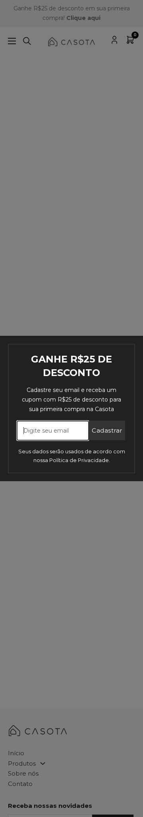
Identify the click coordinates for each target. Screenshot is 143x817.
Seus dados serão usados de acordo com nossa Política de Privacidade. (71, 455)
